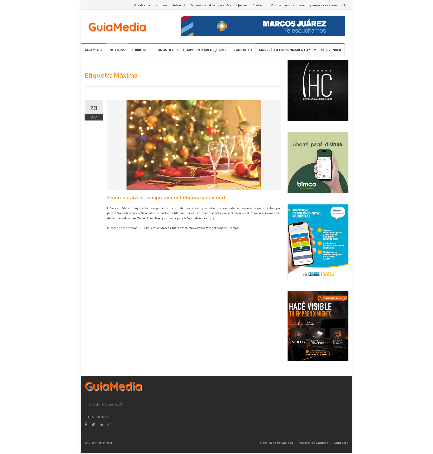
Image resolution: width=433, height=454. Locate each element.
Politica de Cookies (313, 443)
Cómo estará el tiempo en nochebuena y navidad (166, 197)
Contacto (259, 5)
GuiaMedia (142, 5)
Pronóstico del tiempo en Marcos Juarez (218, 5)
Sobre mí (178, 5)
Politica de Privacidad (276, 443)
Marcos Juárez (170, 228)
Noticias (161, 5)
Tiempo (233, 228)
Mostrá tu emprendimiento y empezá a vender (304, 5)
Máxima (187, 228)
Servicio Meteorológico (210, 228)
